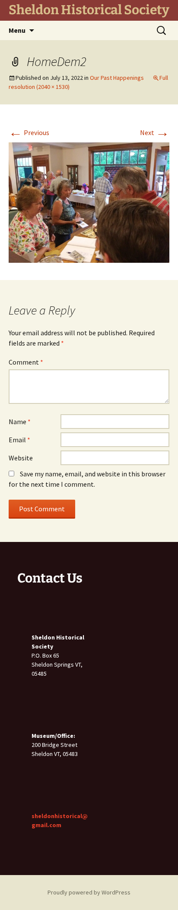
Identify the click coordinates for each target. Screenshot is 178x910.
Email (19, 439)
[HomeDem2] (89, 201)
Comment (26, 362)
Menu (17, 30)
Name (20, 421)
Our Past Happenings (117, 78)
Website (21, 457)
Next (154, 132)
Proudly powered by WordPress (89, 892)
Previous (29, 132)
